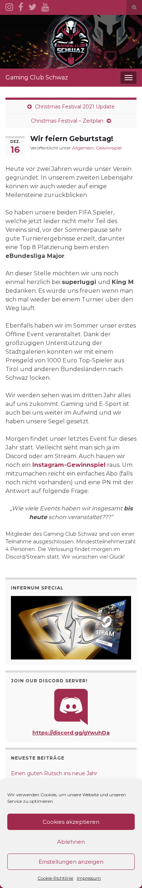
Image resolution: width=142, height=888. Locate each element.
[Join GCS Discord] (71, 706)
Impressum (89, 878)
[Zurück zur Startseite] (71, 42)
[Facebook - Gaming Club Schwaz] (20, 6)
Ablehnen (71, 841)
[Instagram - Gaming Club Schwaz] (9, 6)
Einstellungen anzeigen (71, 861)
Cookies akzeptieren (71, 821)
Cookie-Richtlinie (55, 878)
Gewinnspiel (109, 148)
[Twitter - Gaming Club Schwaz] (32, 6)
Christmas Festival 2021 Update (75, 106)
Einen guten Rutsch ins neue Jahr (54, 773)
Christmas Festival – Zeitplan (67, 121)
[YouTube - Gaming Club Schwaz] (45, 6)
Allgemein (83, 148)
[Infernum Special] (71, 627)
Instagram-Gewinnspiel (69, 464)
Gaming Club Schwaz (36, 77)
